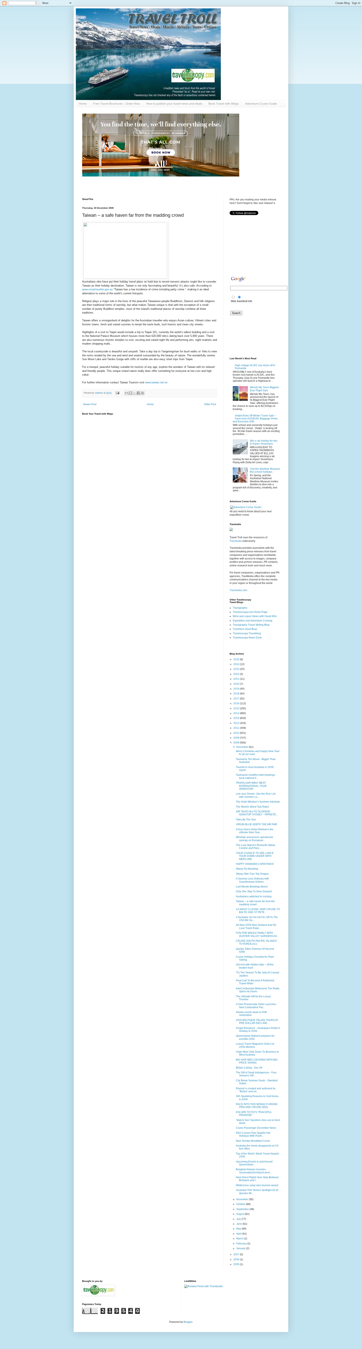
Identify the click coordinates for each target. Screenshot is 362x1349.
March (240, 1238)
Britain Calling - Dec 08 (249, 1067)
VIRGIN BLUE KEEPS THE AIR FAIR (256, 824)
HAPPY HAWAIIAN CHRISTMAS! (255, 864)
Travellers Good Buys (245, 629)
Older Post (210, 404)
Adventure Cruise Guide (261, 103)
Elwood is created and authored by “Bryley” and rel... (255, 1090)
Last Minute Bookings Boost (252, 886)
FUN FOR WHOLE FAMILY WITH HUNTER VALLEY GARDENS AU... (257, 934)
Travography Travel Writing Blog (251, 624)
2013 (236, 718)
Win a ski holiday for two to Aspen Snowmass (263, 442)
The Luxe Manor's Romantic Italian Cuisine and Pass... (255, 847)
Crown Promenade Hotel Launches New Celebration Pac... (256, 1006)
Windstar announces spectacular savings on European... (254, 839)
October (241, 1204)
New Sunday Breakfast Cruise (253, 1140)
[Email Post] (117, 393)
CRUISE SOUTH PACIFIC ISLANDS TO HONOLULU (256, 942)
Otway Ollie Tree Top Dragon (252, 873)
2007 (236, 1254)
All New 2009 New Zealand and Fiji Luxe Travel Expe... (256, 926)
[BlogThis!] (130, 393)
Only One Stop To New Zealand (254, 891)
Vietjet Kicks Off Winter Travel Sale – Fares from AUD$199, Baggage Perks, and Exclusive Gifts (255, 418)
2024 (236, 664)
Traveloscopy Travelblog (247, 633)
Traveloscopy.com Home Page (250, 612)
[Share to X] (134, 393)
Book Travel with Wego (223, 103)
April (239, 1233)
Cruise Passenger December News (256, 1127)
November (242, 1199)
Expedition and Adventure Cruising (252, 620)
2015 (236, 708)
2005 (236, 1264)
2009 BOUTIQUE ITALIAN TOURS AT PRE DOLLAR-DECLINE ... (257, 1022)
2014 (236, 713)
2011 (236, 727)
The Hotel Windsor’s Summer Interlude (258, 801)
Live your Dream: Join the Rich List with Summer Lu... (255, 795)
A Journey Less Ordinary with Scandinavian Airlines (252, 880)
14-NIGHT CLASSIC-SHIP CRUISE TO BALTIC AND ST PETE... (258, 911)
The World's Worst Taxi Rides (252, 806)
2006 (236, 1259)
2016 (236, 703)
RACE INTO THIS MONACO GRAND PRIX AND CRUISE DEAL (257, 1106)
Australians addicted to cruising (254, 896)
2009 (236, 737)
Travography (240, 607)
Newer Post (89, 404)
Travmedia (236, 541)
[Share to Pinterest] (142, 393)
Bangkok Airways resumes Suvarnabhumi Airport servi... (254, 1171)
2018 (236, 693)
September (243, 1209)
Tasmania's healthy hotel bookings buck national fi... (255, 776)
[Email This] (126, 393)
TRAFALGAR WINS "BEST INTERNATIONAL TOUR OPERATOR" (251, 785)
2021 (236, 678)
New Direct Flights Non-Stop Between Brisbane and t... (257, 1179)
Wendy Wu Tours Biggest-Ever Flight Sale (264, 389)
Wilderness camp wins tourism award (257, 1185)
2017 (236, 698)
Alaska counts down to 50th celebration (251, 1014)
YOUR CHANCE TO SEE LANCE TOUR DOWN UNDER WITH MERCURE (255, 856)
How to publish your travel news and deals (174, 103)
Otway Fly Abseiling (247, 868)
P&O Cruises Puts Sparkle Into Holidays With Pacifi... (253, 1134)
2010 (236, 733)
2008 (236, 742)
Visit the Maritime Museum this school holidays (265, 470)
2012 (236, 723)
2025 (236, 659)
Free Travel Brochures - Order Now (116, 103)
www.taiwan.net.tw (156, 382)
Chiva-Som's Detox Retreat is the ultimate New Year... (254, 831)
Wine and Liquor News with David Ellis (255, 616)
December (242, 747)
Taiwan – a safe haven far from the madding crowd (255, 903)
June (239, 1223)
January (241, 1248)
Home (83, 103)
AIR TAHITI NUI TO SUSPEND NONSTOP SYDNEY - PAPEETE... (257, 813)
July (239, 1219)
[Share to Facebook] (138, 393)
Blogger (188, 1321)
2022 (236, 674)
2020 (236, 683)
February (241, 1243)
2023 (236, 669)
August (240, 1214)
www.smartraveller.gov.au (97, 289)
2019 (236, 688)
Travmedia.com (238, 590)
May (239, 1228)
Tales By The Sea (246, 819)
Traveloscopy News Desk (247, 637)
